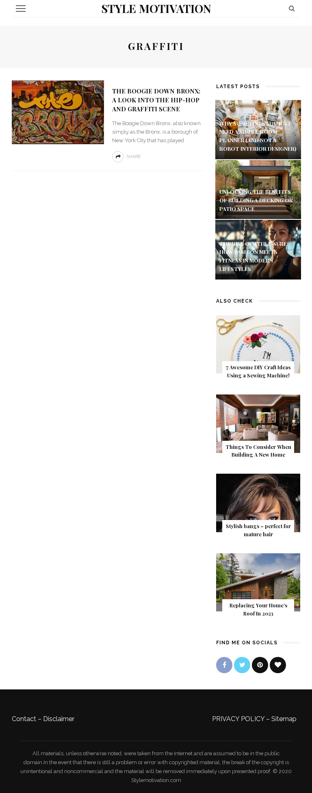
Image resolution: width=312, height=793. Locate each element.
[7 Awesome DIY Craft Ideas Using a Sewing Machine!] (258, 344)
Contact (24, 719)
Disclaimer (58, 719)
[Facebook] (224, 665)
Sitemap (284, 719)
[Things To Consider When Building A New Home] (258, 423)
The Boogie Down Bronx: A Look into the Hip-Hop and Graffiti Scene (156, 100)
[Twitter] (242, 665)
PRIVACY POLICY (238, 719)
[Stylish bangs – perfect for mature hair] (258, 502)
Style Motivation (156, 8)
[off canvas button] (21, 8)
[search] (292, 8)
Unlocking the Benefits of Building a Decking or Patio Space (256, 200)
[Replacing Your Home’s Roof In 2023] (258, 582)
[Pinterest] (260, 665)
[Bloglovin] (278, 665)
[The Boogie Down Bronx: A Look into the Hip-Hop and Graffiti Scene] (58, 112)
